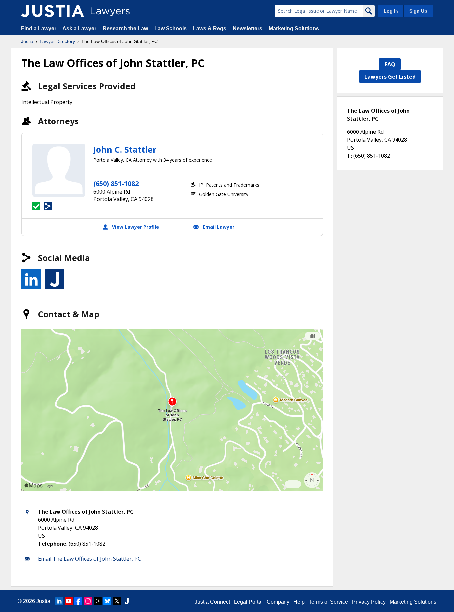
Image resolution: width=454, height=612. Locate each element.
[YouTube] (69, 601)
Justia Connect (212, 602)
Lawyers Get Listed (390, 76)
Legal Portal (248, 602)
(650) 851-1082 (116, 183)
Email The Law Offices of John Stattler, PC (89, 558)
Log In (391, 11)
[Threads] (98, 601)
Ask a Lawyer (80, 28)
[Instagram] (88, 601)
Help (299, 602)
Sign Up (418, 11)
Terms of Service (328, 602)
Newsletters (247, 28)
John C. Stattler (124, 149)
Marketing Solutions (294, 28)
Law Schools (170, 28)
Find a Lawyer (38, 28)
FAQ (390, 64)
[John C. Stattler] (58, 170)
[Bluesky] (107, 601)
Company (278, 602)
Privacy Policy (369, 602)
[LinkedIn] (59, 601)
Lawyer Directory (57, 41)
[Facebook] (78, 601)
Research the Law (125, 28)
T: (349, 155)
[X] (117, 601)
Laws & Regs (209, 28)
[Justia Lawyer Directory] (52, 11)
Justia (27, 41)
